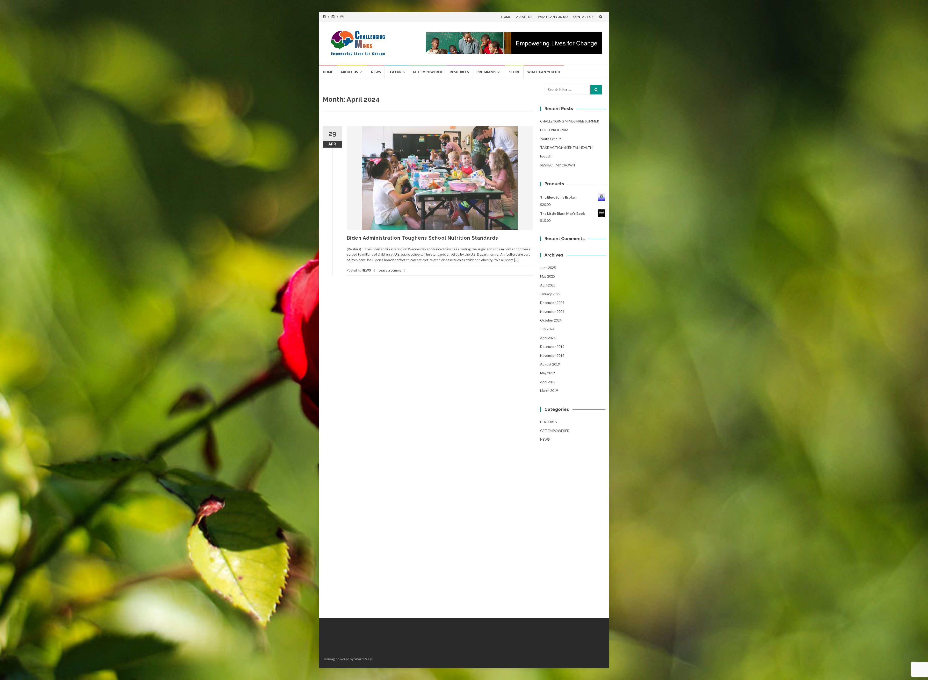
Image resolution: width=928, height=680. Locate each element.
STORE (514, 72)
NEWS (376, 72)
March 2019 (549, 390)
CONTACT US (583, 16)
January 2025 (550, 294)
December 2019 (552, 346)
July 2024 (547, 329)
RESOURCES (459, 72)
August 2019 (550, 364)
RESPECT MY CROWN (557, 165)
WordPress (363, 659)
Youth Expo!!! (550, 139)
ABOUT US (524, 16)
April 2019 (548, 382)
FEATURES (396, 72)
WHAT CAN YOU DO (553, 16)
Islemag (329, 659)
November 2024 (552, 311)
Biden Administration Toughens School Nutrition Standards (422, 238)
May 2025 (547, 276)
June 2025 (548, 267)
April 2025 (548, 285)
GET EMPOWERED (427, 72)
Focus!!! (546, 156)
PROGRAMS (486, 72)
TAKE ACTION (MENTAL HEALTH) (567, 147)
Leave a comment (391, 270)
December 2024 (552, 303)
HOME (506, 16)
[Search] (596, 89)
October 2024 (551, 320)
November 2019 (552, 355)
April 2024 (548, 338)
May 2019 (547, 373)
